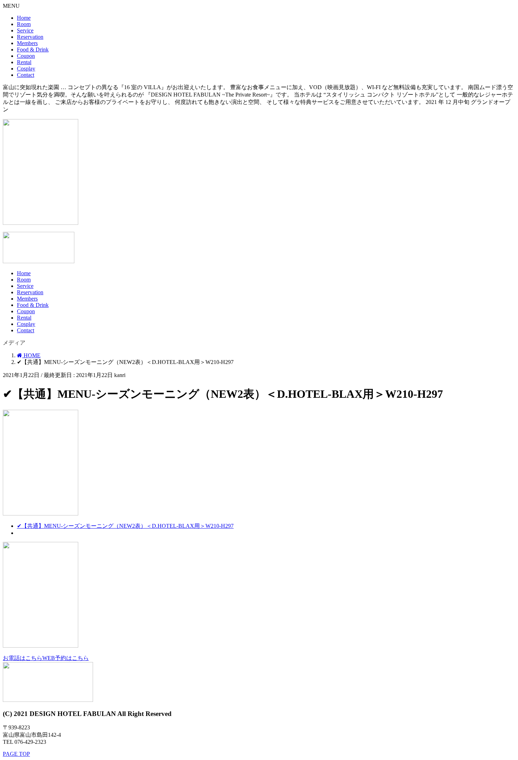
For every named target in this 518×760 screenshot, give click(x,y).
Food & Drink (33, 49)
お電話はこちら (22, 658)
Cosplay (26, 69)
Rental (24, 62)
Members (27, 43)
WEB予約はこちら (65, 658)
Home (24, 18)
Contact (25, 75)
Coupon (26, 56)
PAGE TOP (16, 754)
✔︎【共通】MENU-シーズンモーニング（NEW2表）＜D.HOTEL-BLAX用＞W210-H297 (125, 526)
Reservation (30, 37)
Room (24, 24)
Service (25, 30)
